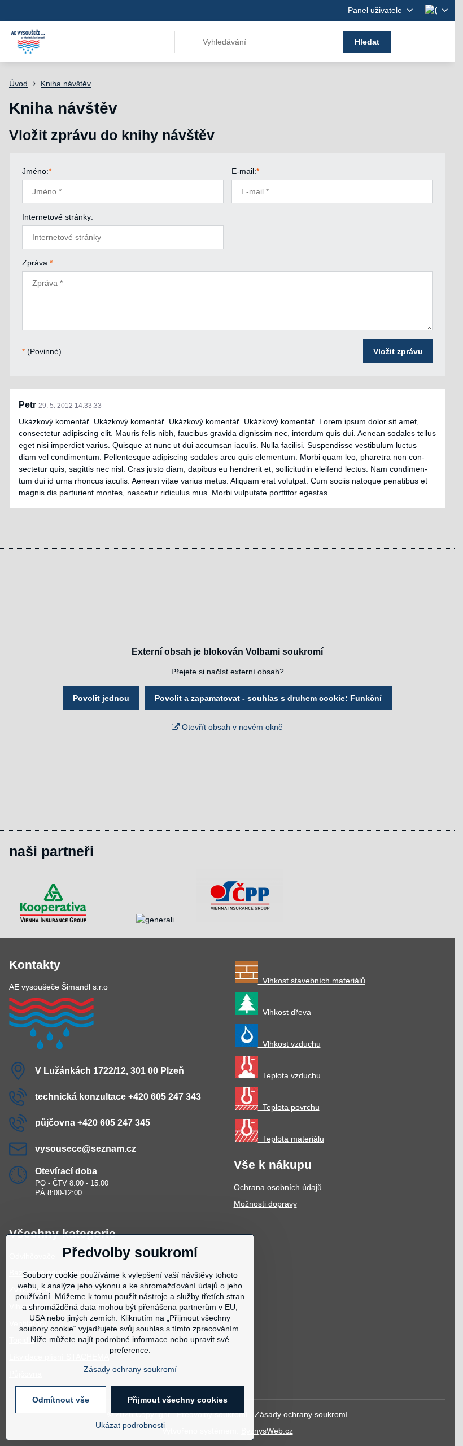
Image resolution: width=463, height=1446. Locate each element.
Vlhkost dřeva (284, 1012)
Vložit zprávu (398, 351)
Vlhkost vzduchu (289, 1043)
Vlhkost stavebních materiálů (311, 980)
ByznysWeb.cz (267, 1430)
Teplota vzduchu (289, 1075)
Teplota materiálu (291, 1138)
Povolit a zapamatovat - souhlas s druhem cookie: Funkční (268, 698)
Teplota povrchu (289, 1107)
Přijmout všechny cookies (178, 1399)
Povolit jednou (101, 698)
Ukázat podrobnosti (130, 1425)
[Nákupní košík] (413, 42)
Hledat (367, 41)
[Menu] (441, 42)
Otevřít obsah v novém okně (231, 726)
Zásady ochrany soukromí (301, 1414)
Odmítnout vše (60, 1399)
